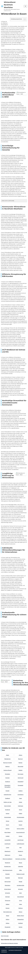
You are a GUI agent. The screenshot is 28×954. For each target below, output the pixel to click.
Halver (20, 802)
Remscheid (7, 881)
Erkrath (7, 790)
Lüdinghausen (20, 843)
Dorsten (7, 777)
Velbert (7, 904)
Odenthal (20, 866)
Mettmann (7, 855)
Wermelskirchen (7, 912)
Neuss (20, 862)
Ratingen (20, 877)
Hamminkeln (7, 806)
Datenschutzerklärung (15, 950)
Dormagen (20, 774)
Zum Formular (5, 935)
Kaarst (20, 824)
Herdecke (7, 809)
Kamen (7, 828)
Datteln (20, 770)
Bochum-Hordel (7, 762)
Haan (20, 798)
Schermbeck (7, 889)
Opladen (7, 874)
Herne (20, 809)
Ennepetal (20, 785)
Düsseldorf (20, 781)
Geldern (20, 790)
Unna (20, 900)
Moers (20, 855)
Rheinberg (7, 885)
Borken (20, 762)
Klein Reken (7, 832)
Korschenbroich (20, 832)
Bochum (20, 759)
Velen (20, 904)
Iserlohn (20, 821)
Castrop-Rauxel (7, 770)
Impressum (4, 952)
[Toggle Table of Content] (24, 19)
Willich (7, 919)
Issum (7, 824)
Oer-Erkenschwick (7, 870)
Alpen (7, 755)
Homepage (4, 950)
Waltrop (20, 908)
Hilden (20, 813)
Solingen (7, 896)
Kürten (20, 836)
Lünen (7, 847)
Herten (7, 813)
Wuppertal (7, 927)
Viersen (7, 908)
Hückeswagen (20, 817)
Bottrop (8, 766)
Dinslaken (7, 774)
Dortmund (20, 777)
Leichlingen (21, 840)
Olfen (20, 870)
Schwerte (7, 893)
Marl (20, 847)
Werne (20, 912)
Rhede (20, 881)
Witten (7, 923)
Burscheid (20, 766)
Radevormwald (20, 874)
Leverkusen (7, 843)
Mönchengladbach (7, 859)
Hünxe (7, 821)
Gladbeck (7, 798)
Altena (20, 755)
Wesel (7, 915)
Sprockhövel (20, 896)
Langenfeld (7, 840)
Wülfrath (20, 923)
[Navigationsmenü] (25, 6)
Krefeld (7, 836)
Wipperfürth (20, 919)
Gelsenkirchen (7, 794)
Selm (20, 893)
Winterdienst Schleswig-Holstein (9, 943)
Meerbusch (7, 851)
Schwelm (20, 889)
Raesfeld (7, 877)
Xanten (20, 927)
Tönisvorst (7, 900)
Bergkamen (7, 759)
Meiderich (20, 851)
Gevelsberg (20, 794)
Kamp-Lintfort (20, 828)
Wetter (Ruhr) (20, 915)
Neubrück (7, 862)
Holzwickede (7, 817)
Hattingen (20, 806)
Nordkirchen (7, 866)
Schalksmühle (20, 885)
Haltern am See (7, 802)
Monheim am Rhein (20, 859)
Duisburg (7, 781)
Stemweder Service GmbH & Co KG (14, 947)
